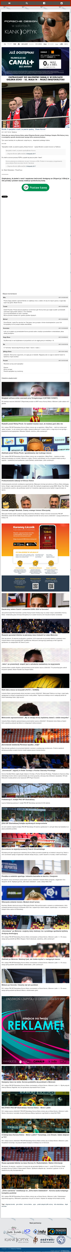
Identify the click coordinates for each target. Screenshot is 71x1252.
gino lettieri (19, 1204)
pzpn (34, 1204)
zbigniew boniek (10, 1204)
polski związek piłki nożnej (45, 1204)
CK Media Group (65, 1250)
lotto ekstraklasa (59, 1204)
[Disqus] (35, 221)
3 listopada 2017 (31, 154)
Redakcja (18, 1248)
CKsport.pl (13, 1248)
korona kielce (28, 1204)
